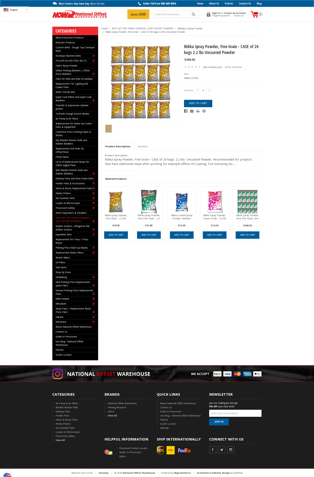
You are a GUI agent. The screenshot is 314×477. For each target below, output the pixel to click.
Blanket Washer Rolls (67, 407)
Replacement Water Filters (70, 252)
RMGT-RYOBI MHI (65, 92)
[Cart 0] (254, 14)
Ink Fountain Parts (65, 198)
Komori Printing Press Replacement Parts (74, 292)
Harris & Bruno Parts (67, 419)
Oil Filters (60, 262)
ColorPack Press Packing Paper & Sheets (73, 133)
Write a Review (233, 67)
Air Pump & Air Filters (67, 118)
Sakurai (59, 316)
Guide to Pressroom (66, 336)
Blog (259, 3)
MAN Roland (62, 298)
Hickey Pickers (63, 193)
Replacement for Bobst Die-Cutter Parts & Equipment (74, 125)
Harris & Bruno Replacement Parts (74, 188)
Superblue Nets (64, 234)
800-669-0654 (168, 3)
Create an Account (235, 13)
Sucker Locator (64, 354)
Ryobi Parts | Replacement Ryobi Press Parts (73, 310)
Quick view (117, 202)
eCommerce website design (213, 472)
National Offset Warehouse (122, 403)
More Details (97, 3)
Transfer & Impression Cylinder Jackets (72, 107)
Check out (239, 16)
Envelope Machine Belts (68, 55)
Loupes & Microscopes (68, 203)
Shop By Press (63, 272)
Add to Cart (116, 235)
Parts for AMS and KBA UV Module (74, 78)
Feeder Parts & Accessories (70, 183)
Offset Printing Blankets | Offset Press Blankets (73, 72)
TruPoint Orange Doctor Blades (72, 113)
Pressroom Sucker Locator (133, 448)
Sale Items (61, 267)
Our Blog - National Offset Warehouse (69, 343)
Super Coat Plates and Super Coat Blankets (74, 98)
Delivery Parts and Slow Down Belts (75, 178)
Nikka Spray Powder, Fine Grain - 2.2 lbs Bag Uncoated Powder (116, 220)
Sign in (216, 13)
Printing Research (117, 407)
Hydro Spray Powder (66, 65)
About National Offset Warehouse (74, 326)
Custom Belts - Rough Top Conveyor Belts (75, 49)
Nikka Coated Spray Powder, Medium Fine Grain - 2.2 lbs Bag (182, 220)
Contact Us (245, 3)
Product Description (117, 146)
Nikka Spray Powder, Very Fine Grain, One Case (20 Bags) (247, 218)
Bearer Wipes (63, 257)
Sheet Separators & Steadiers (71, 212)
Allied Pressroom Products (70, 37)
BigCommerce (182, 472)
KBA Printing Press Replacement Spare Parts (73, 283)
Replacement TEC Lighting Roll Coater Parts (72, 85)
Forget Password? (221, 16)
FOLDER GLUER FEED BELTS (71, 60)
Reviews (143, 146)
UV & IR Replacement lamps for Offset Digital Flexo (72, 163)
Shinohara (61, 321)
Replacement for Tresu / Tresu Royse (72, 241)
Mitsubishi (61, 303)
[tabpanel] (116, 214)
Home (200, 3)
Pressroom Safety (65, 207)
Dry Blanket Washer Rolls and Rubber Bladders (71, 142)
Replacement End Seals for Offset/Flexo (70, 150)
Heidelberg (61, 277)
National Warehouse (108, 373)
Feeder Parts (62, 415)
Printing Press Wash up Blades (72, 247)
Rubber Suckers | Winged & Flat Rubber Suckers (72, 228)
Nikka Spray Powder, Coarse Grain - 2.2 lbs (215, 217)
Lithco (111, 411)
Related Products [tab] (116, 178)
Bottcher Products (65, 42)
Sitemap (164, 427)
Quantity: (189, 90)
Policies (229, 3)
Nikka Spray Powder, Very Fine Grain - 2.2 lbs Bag (149, 218)
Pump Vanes (62, 156)
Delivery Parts (63, 411)
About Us (214, 3)
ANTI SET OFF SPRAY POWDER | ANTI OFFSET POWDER (73, 219)
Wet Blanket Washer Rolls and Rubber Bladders (71, 172)
